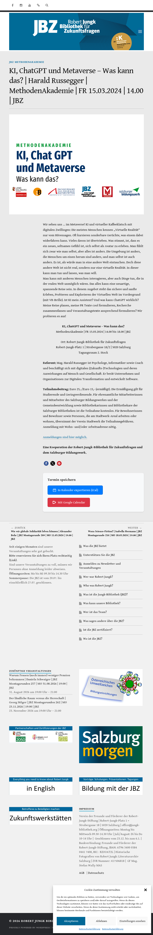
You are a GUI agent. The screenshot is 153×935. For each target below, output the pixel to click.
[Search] (46, 5)
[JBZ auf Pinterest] (38, 5)
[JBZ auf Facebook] (12, 5)
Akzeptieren (71, 921)
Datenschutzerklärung (89, 929)
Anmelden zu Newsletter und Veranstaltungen (100, 566)
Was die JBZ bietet (95, 546)
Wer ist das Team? (95, 612)
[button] (145, 890)
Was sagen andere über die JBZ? (103, 621)
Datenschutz (96, 873)
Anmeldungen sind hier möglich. (65, 437)
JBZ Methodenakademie (26, 62)
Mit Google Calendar (71, 502)
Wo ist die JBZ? (92, 639)
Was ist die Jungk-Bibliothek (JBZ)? (105, 594)
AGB (81, 873)
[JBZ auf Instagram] (21, 5)
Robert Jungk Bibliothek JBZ (46, 921)
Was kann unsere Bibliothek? (101, 603)
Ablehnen (101, 921)
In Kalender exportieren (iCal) (78, 490)
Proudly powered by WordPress (29, 927)
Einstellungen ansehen (132, 921)
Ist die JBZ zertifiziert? (97, 630)
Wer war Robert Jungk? (98, 577)
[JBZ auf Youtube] (29, 5)
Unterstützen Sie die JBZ (99, 555)
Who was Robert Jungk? (98, 585)
